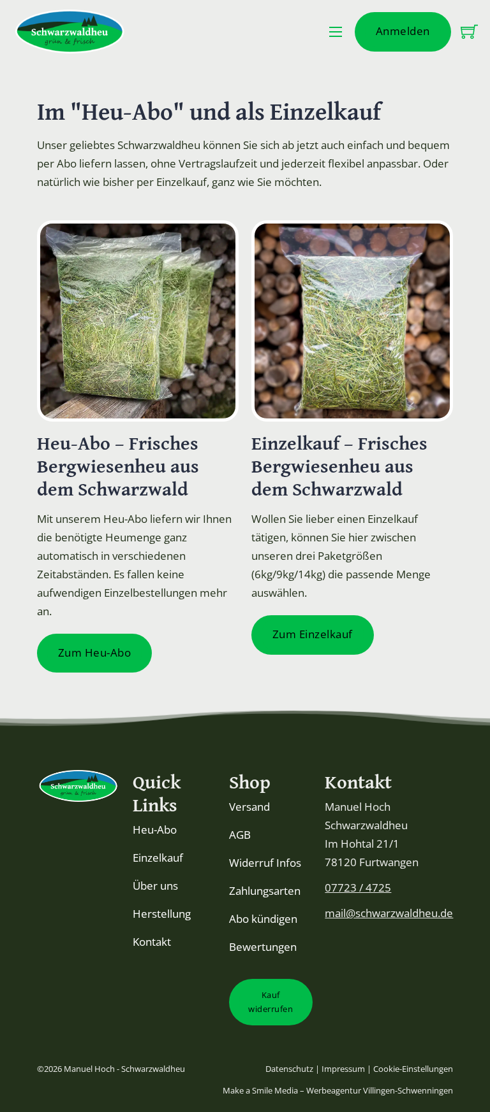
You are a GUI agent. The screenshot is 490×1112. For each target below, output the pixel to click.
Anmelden (403, 31)
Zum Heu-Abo (94, 652)
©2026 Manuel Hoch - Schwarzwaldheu (111, 1068)
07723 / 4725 (358, 887)
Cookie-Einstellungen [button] (413, 1068)
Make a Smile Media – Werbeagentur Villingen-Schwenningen (338, 1090)
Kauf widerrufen (270, 1002)
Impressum (343, 1068)
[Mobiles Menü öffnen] (335, 32)
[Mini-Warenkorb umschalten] (469, 31)
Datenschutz (290, 1068)
